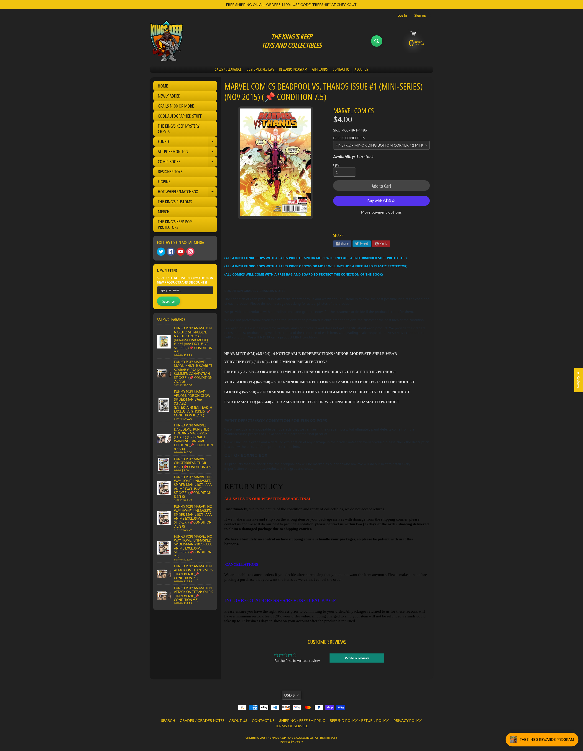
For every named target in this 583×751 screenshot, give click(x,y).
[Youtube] (180, 252)
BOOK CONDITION (349, 138)
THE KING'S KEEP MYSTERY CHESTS (178, 128)
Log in (402, 15)
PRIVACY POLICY (408, 720)
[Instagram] (190, 252)
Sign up (420, 15)
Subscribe (168, 301)
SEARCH (168, 720)
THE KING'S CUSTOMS (175, 202)
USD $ (289, 695)
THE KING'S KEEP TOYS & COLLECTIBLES (290, 737)
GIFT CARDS (320, 69)
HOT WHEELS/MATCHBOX (187, 192)
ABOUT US (361, 69)
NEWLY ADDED (169, 96)
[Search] (376, 41)
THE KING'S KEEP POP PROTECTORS (175, 224)
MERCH (163, 212)
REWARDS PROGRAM (293, 69)
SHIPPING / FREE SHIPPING (302, 720)
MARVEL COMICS (353, 110)
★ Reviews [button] (579, 379)
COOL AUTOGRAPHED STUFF (180, 116)
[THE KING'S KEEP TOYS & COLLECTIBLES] (166, 41)
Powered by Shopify (291, 741)
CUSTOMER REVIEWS (260, 69)
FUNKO (187, 142)
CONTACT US (341, 69)
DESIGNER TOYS (170, 171)
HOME (163, 86)
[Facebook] (171, 252)
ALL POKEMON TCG (187, 152)
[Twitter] (161, 252)
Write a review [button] (357, 658)
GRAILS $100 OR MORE (176, 106)
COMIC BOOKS (187, 162)
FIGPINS (164, 181)
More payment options (381, 212)
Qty (336, 165)
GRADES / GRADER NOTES (202, 720)
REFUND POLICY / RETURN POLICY (359, 720)
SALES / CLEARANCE (228, 69)
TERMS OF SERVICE (291, 726)
